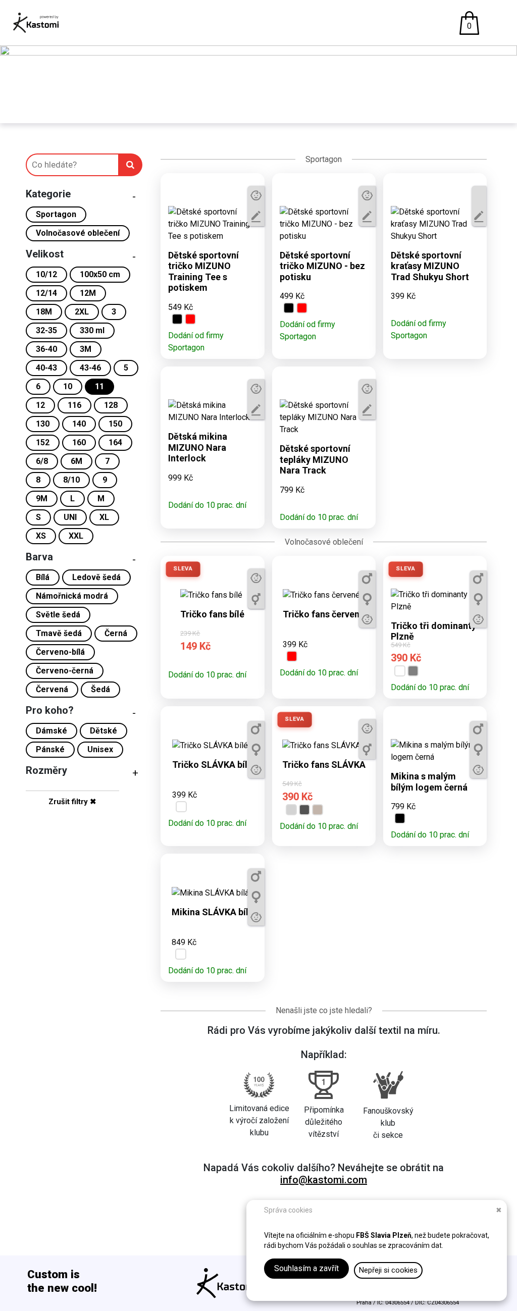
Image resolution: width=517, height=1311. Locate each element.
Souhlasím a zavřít (306, 1268)
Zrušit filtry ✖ (72, 801)
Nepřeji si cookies (388, 1270)
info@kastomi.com (323, 1180)
